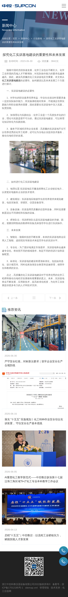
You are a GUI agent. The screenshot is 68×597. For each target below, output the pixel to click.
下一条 (52, 298)
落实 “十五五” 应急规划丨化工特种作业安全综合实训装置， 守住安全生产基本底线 (34, 421)
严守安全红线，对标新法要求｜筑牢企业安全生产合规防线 (34, 363)
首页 (15, 38)
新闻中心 (25, 38)
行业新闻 (38, 38)
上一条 (14, 298)
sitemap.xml (31, 587)
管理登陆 (44, 587)
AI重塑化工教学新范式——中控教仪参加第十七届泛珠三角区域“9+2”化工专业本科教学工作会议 (34, 479)
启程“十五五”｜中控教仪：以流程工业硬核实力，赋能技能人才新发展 (33, 537)
